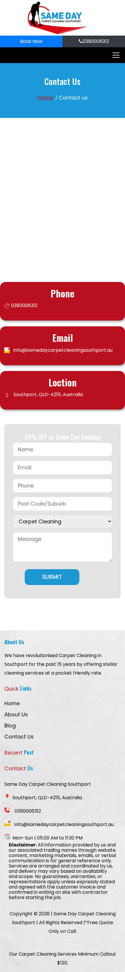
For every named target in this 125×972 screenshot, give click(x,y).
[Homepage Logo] (57, 18)
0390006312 (96, 41)
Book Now (31, 41)
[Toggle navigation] (114, 55)
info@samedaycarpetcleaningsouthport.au (62, 350)
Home (45, 97)
